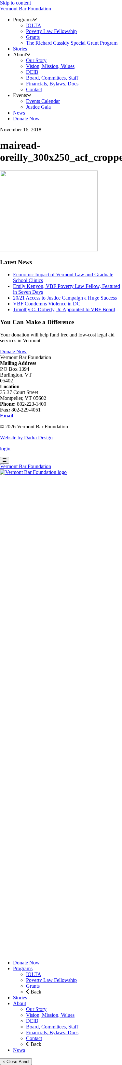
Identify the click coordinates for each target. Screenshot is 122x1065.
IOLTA (33, 974)
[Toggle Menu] (4, 460)
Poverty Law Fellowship (51, 980)
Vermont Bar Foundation (25, 8)
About (19, 1003)
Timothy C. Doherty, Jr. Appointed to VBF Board (64, 309)
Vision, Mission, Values (50, 1015)
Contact (34, 1038)
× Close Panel (16, 1061)
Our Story (36, 1009)
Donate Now (13, 351)
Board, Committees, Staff (52, 1026)
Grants (33, 986)
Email (6, 415)
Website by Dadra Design (26, 437)
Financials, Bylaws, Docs (52, 1032)
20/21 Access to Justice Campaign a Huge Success (65, 298)
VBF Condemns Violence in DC (46, 303)
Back (35, 991)
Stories (20, 997)
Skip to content (15, 2)
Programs (23, 968)
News (19, 1050)
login (5, 448)
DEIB (32, 1021)
